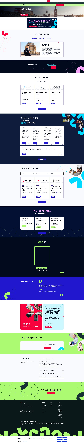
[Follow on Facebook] (24, 411)
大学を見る (23, 103)
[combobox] (33, 68)
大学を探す (30, 67)
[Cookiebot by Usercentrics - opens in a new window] (19, 441)
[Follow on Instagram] (30, 411)
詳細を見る (23, 196)
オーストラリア (44, 405)
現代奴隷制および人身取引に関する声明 (60, 411)
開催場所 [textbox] (51, 173)
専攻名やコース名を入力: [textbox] (32, 68)
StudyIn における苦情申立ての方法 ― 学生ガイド (60, 414)
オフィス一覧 (59, 404)
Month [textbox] (23, 173)
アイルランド (43, 409)
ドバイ (43, 408)
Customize (61, 439)
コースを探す (51, 404)
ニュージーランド (44, 411)
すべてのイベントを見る (41, 202)
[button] (63, 273)
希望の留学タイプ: (42, 67)
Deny (61, 441)
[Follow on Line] (32, 411)
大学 (36, 64)
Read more (24, 153)
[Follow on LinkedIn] (21, 411)
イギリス (43, 404)
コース (30, 64)
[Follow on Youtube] (27, 411)
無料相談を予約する (47, 348)
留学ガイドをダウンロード (51, 64)
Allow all (62, 437)
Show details (25, 441)
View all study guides (42, 159)
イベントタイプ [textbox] (38, 173)
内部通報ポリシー (60, 409)
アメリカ (43, 412)
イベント (51, 405)
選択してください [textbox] (42, 68)
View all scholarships (42, 233)
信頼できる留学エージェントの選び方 (60, 418)
